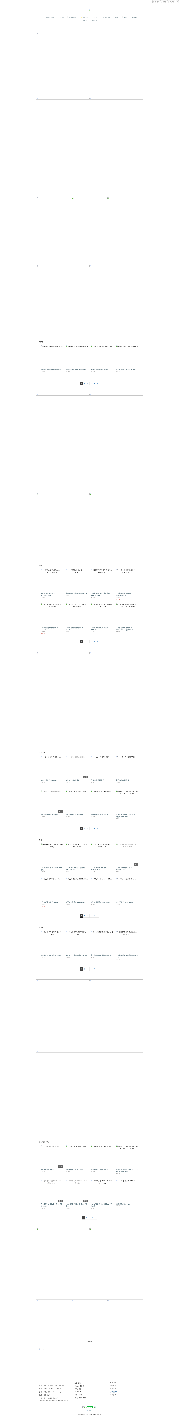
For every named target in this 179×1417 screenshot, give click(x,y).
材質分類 (94, 20)
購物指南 (113, 1385)
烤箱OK (134, 17)
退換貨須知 (113, 1392)
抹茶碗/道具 (106, 17)
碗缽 (116, 17)
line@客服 (78, 1389)
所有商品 (61, 17)
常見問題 (113, 1395)
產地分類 (72, 17)
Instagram (78, 1391)
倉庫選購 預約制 (49, 17)
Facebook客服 (79, 1386)
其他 (84, 20)
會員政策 (113, 1389)
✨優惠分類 (84, 17)
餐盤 (95, 17)
